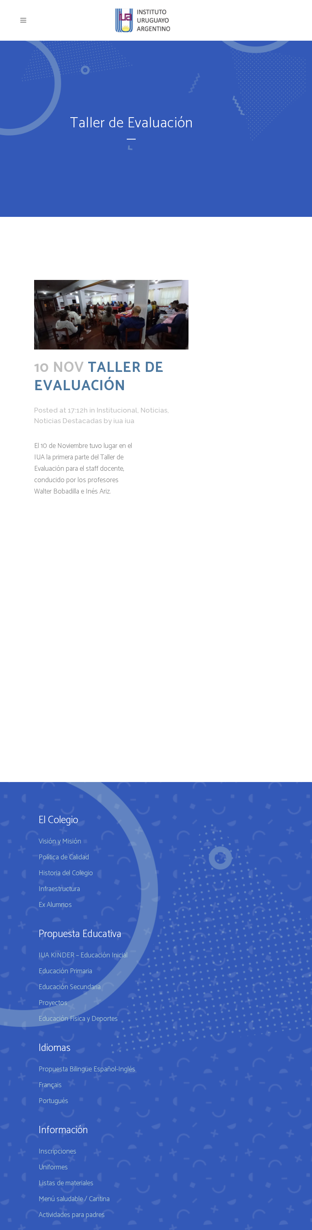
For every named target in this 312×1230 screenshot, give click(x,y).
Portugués (53, 1101)
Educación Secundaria (70, 987)
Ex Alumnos (55, 904)
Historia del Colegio (66, 873)
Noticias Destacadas (68, 421)
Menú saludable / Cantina (74, 1199)
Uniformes (53, 1167)
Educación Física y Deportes (78, 1018)
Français (50, 1085)
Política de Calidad (64, 857)
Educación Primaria (65, 971)
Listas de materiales (66, 1183)
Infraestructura (59, 889)
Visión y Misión (60, 841)
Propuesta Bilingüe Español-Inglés (87, 1069)
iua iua (123, 421)
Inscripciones (57, 1151)
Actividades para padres (72, 1214)
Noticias (154, 410)
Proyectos (53, 1002)
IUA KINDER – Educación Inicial (83, 955)
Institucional (117, 410)
